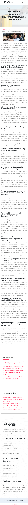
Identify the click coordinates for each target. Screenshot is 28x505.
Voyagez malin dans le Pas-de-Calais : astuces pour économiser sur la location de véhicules (13, 399)
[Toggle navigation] (22, 2)
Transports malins (6, 29)
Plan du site (14, 504)
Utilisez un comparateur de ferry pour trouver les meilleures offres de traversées (13, 372)
